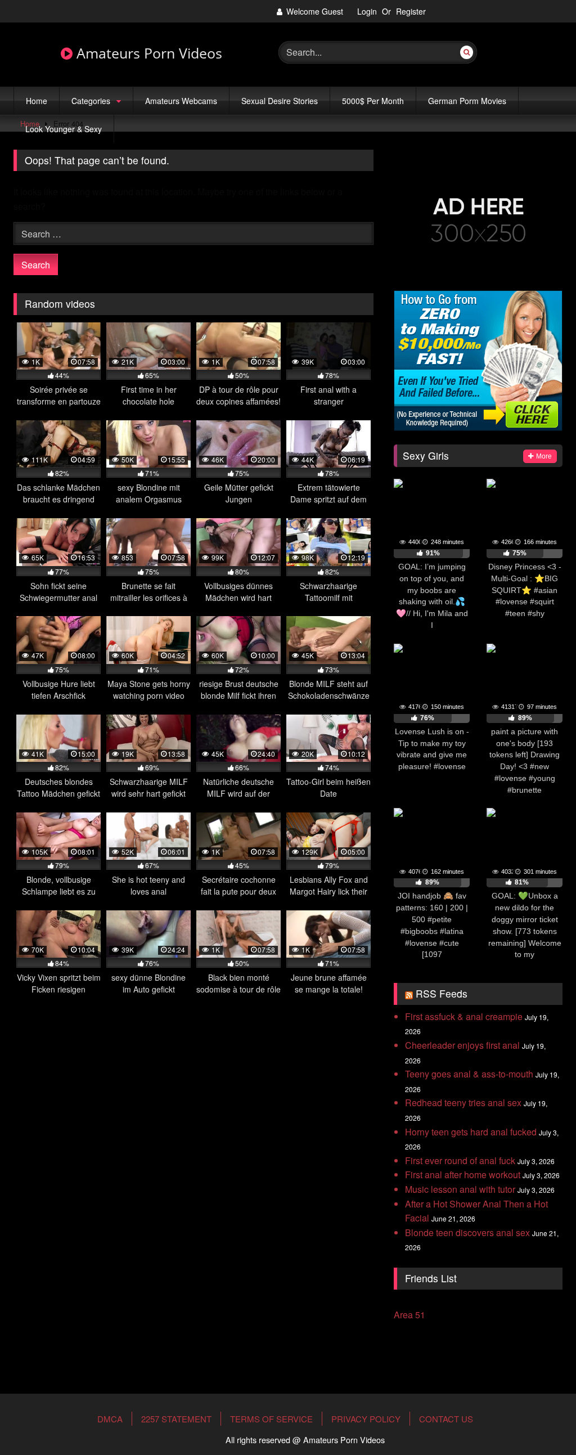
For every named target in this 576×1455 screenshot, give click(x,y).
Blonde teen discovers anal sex (467, 1232)
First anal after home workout (462, 1174)
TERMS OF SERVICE (271, 1419)
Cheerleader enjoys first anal (462, 1045)
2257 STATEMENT (176, 1419)
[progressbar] (432, 553)
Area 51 (409, 1314)
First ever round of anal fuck (460, 1160)
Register (411, 11)
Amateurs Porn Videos (147, 53)
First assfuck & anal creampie (464, 1016)
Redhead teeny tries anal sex (463, 1102)
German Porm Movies (467, 100)
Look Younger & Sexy (63, 128)
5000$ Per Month (373, 100)
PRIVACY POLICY (365, 1419)
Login (367, 11)
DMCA (110, 1419)
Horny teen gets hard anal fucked (471, 1131)
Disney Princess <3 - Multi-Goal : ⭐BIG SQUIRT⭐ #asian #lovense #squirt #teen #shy (524, 590)
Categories (90, 100)
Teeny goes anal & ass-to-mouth (469, 1073)
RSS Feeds (441, 993)
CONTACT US (446, 1419)
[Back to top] (541, 1411)
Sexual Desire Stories (279, 100)
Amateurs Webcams (181, 100)
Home (36, 100)
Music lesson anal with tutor (460, 1189)
